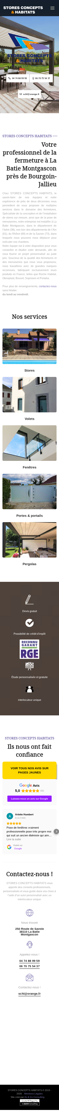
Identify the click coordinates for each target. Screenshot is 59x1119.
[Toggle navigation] (52, 8)
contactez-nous (48, 286)
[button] (2, 831)
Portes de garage (42, 478)
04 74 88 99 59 (19, 78)
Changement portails (42, 513)
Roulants (16, 417)
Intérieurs (16, 368)
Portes (28, 496)
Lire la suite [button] (14, 839)
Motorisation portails (16, 513)
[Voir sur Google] (10, 816)
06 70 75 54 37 (42, 78)
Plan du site (29, 1117)
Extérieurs (43, 368)
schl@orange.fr (30, 94)
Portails (16, 478)
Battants (42, 417)
